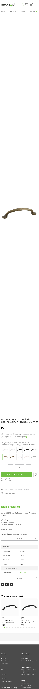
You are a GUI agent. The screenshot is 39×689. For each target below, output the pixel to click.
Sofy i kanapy (26, 667)
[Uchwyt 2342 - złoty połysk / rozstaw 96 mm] (12, 457)
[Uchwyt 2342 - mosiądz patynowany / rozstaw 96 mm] (5, 457)
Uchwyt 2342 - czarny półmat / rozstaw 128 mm (8, 621)
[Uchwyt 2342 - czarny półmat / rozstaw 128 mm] (19, 450)
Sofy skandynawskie (27, 674)
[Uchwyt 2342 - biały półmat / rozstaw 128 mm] (5, 450)
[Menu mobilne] (36, 5)
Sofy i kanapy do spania (28, 672)
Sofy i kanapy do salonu (28, 669)
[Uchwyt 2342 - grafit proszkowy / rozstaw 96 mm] (34, 450)
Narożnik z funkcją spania (29, 661)
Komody (4, 674)
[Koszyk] (31, 4)
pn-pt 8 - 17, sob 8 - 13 (17, 489)
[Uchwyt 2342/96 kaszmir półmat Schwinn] (27, 457)
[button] (35, 474)
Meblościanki (26, 654)
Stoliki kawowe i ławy (9, 688)
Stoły (23, 681)
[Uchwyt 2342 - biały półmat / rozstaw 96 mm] (12, 450)
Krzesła (3, 679)
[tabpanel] (10, 612)
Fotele (3, 658)
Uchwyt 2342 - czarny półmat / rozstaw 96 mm (27, 621)
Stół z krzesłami (26, 687)
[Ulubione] (26, 4)
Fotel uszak (4, 663)
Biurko (3, 654)
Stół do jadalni (25, 683)
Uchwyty (23, 573)
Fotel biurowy (5, 661)
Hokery (3, 669)
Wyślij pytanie (10, 493)
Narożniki (24, 658)
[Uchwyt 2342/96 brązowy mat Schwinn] (19, 457)
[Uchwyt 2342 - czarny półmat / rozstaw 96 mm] (27, 450)
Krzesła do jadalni (6, 681)
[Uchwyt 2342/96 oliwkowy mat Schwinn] (34, 457)
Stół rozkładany (26, 685)
